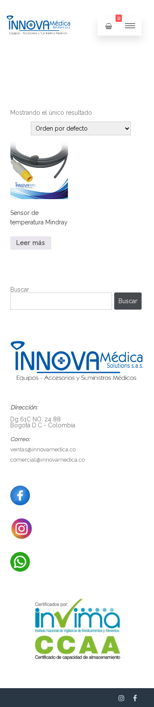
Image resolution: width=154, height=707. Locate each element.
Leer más (30, 242)
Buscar (19, 289)
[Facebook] (135, 698)
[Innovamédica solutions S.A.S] (38, 49)
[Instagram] (121, 698)
